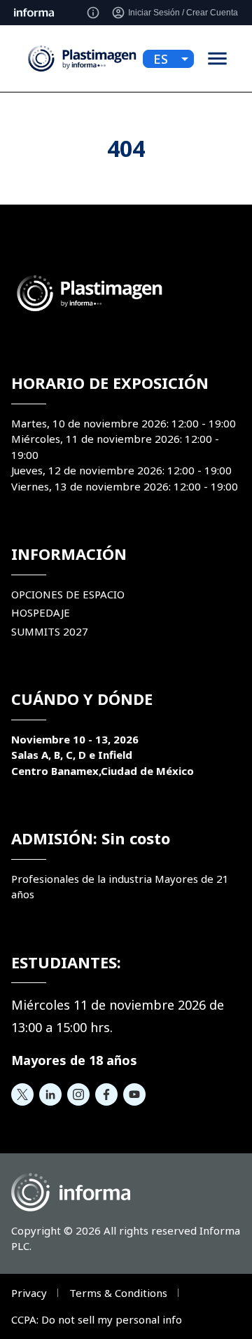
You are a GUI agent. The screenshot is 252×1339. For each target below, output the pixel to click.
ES (160, 58)
